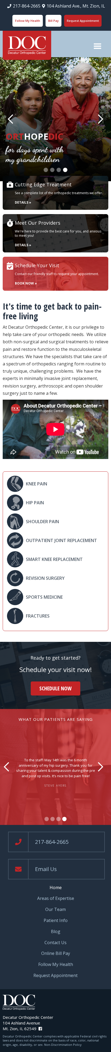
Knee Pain (36, 484)
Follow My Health (27, 21)
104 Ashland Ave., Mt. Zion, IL (76, 6)
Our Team (55, 909)
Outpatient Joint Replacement (61, 540)
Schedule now (55, 688)
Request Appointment (83, 21)
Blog (55, 931)
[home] (27, 45)
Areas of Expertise (55, 898)
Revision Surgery (45, 578)
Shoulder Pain (42, 522)
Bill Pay (53, 21)
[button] (97, 46)
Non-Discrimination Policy (63, 1045)
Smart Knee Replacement (54, 559)
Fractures (38, 616)
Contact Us (55, 942)
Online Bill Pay (55, 953)
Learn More (60, 140)
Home (56, 887)
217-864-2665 (26, 6)
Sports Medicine (44, 597)
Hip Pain (35, 503)
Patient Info (56, 920)
